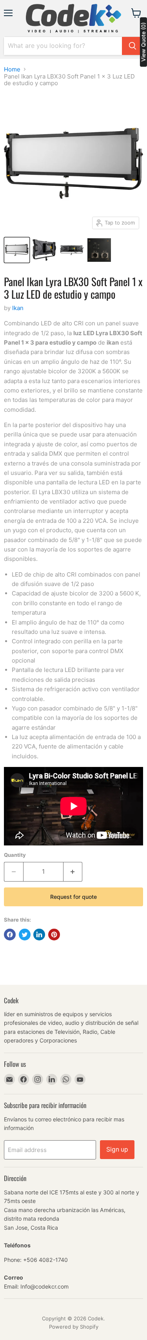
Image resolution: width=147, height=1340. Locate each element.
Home (12, 69)
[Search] (132, 46)
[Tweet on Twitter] (25, 934)
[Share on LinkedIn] (39, 934)
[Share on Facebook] (10, 934)
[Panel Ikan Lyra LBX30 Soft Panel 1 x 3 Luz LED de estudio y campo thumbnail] (16, 250)
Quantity (15, 855)
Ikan (18, 308)
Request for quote (73, 896)
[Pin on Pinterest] (54, 934)
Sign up (117, 1149)
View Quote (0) (143, 42)
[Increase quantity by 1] (73, 872)
